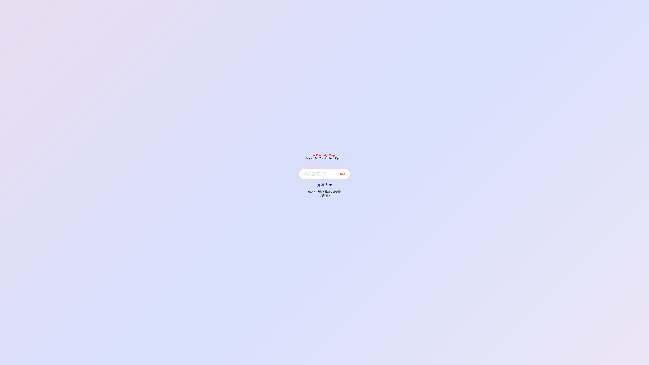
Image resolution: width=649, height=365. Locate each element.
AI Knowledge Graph (324, 155)
